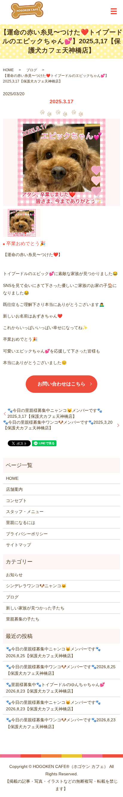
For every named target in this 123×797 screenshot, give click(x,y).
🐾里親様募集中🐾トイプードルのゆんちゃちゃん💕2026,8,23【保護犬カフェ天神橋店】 (55, 687)
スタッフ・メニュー (25, 511)
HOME (8, 70)
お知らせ (14, 574)
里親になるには (20, 522)
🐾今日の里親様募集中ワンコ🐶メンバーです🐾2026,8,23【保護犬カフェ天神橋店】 (61, 723)
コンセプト (16, 500)
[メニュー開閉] (114, 11)
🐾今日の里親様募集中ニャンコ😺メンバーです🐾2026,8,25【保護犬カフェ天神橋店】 (53, 652)
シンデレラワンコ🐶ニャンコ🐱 (36, 585)
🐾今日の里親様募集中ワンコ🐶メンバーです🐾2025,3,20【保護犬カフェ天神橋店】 (58, 425)
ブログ (31, 70)
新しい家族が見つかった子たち (35, 608)
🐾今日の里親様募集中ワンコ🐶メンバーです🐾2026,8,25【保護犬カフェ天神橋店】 (61, 670)
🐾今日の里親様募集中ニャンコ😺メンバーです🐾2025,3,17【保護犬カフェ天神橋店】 (54, 413)
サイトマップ (18, 544)
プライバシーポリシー (27, 533)
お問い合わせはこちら (61, 383)
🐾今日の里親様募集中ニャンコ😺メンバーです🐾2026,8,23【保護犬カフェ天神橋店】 (53, 705)
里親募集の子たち (22, 619)
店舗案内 (14, 489)
